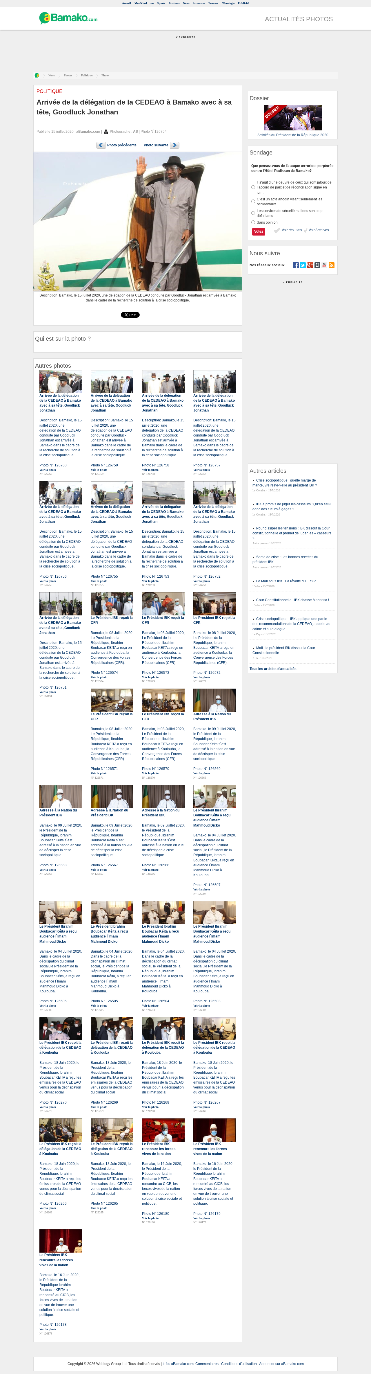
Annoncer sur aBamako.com (281, 1364)
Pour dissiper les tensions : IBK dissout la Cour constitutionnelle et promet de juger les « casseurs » (291, 533)
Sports (161, 3)
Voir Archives (318, 230)
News (186, 3)
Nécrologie (228, 3)
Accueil (126, 3)
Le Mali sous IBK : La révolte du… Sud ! (287, 581)
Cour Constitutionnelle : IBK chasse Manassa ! (292, 600)
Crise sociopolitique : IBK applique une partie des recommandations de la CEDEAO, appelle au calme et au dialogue (291, 624)
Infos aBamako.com (178, 1364)
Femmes (213, 3)
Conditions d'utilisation (239, 1364)
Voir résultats (291, 230)
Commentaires (207, 1364)
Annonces (199, 3)
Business (174, 3)
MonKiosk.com (144, 3)
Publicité (243, 3)
